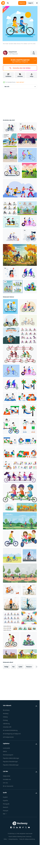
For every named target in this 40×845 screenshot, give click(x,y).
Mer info (7, 86)
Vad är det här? (20, 82)
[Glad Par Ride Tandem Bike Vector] (11, 282)
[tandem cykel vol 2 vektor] (12, 155)
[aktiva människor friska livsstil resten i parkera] (19, 750)
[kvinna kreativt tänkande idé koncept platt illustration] (11, 361)
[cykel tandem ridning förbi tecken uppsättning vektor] (19, 515)
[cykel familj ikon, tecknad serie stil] (11, 768)
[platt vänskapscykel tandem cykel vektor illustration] (9, 402)
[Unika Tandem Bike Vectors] (12, 184)
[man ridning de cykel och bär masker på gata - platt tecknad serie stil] (10, 818)
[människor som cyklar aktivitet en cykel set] (10, 253)
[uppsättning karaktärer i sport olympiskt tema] (19, 235)
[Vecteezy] (3, 3)
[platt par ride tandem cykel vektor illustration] (29, 140)
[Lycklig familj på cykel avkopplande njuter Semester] (11, 786)
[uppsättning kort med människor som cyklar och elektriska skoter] (13, 388)
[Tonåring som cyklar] (10, 324)
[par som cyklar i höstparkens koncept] (19, 343)
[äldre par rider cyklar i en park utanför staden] (12, 803)
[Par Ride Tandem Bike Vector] (10, 422)
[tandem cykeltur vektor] (10, 127)
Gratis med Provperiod (20, 61)
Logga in (30, 3)
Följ (34, 54)
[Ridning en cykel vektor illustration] (10, 169)
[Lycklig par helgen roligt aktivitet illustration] (11, 572)
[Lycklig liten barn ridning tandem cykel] (19, 714)
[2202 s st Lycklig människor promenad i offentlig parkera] (13, 737)
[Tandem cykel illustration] (12, 200)
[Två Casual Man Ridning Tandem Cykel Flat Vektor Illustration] (10, 215)
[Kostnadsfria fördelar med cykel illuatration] (12, 268)
